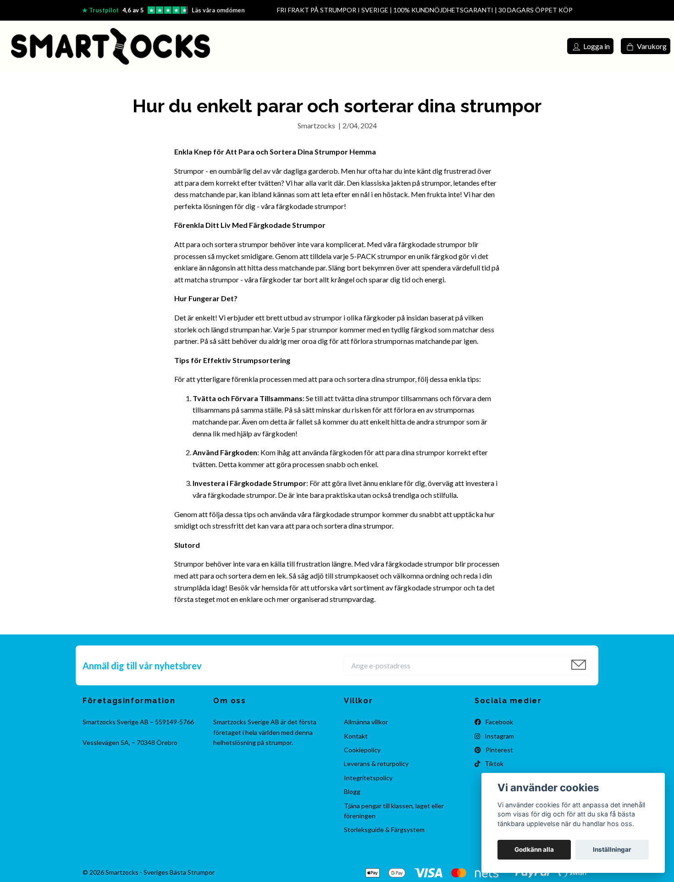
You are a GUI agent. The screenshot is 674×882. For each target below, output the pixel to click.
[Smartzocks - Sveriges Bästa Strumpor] (110, 46)
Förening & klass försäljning (463, 45)
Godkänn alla (534, 849)
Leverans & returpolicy (376, 763)
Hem (372, 45)
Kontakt (400, 45)
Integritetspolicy (368, 778)
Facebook (498, 722)
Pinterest (498, 750)
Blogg (352, 791)
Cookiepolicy (362, 750)
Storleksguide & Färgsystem (384, 829)
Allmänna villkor (366, 722)
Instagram (498, 736)
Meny (531, 45)
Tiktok (493, 763)
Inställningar (612, 849)
